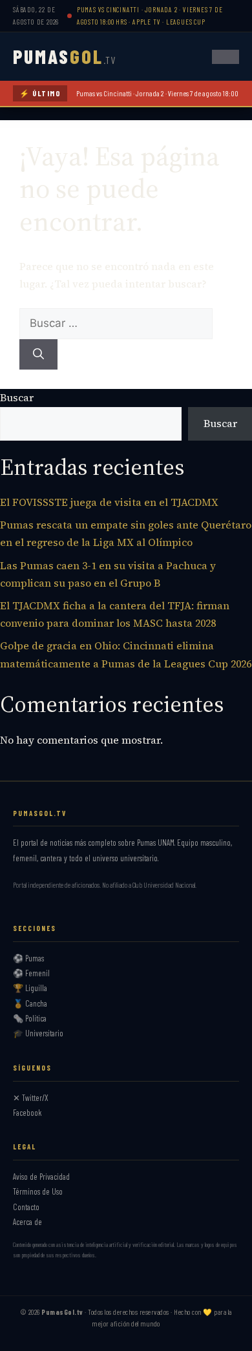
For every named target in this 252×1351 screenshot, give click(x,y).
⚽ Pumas (28, 958)
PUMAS (64, 56)
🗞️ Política (30, 1018)
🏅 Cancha (30, 1003)
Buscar (17, 397)
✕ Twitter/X (30, 1098)
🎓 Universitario (38, 1033)
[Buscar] (38, 354)
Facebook (27, 1112)
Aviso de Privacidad (41, 1176)
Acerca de (27, 1222)
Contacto (26, 1207)
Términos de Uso (38, 1191)
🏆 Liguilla (30, 988)
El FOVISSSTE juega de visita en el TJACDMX (109, 502)
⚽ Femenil (31, 973)
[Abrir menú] (225, 57)
